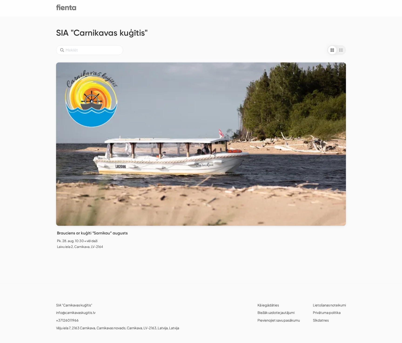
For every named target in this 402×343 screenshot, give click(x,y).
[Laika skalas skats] (341, 50)
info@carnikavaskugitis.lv (75, 312)
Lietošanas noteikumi (329, 305)
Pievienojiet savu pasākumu (279, 320)
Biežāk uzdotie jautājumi (276, 312)
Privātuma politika (327, 312)
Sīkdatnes (321, 320)
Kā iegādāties (268, 305)
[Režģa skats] (332, 50)
